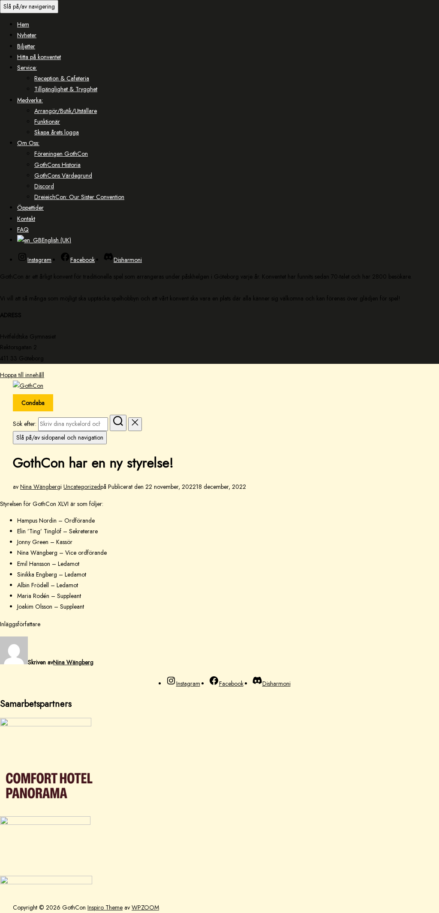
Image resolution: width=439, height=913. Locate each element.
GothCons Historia (57, 165)
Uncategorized (81, 486)
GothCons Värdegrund (63, 175)
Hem (23, 24)
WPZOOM (145, 907)
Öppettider (30, 207)
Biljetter (26, 46)
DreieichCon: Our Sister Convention (79, 197)
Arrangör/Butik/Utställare (65, 111)
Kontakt (26, 218)
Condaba (33, 403)
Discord (44, 186)
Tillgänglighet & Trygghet (65, 89)
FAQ (23, 229)
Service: (27, 67)
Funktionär (47, 121)
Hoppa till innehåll (22, 375)
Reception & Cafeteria (61, 78)
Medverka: (30, 100)
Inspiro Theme (105, 907)
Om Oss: (28, 143)
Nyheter (26, 35)
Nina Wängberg (40, 486)
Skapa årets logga (56, 132)
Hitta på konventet (39, 57)
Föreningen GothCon (61, 153)
